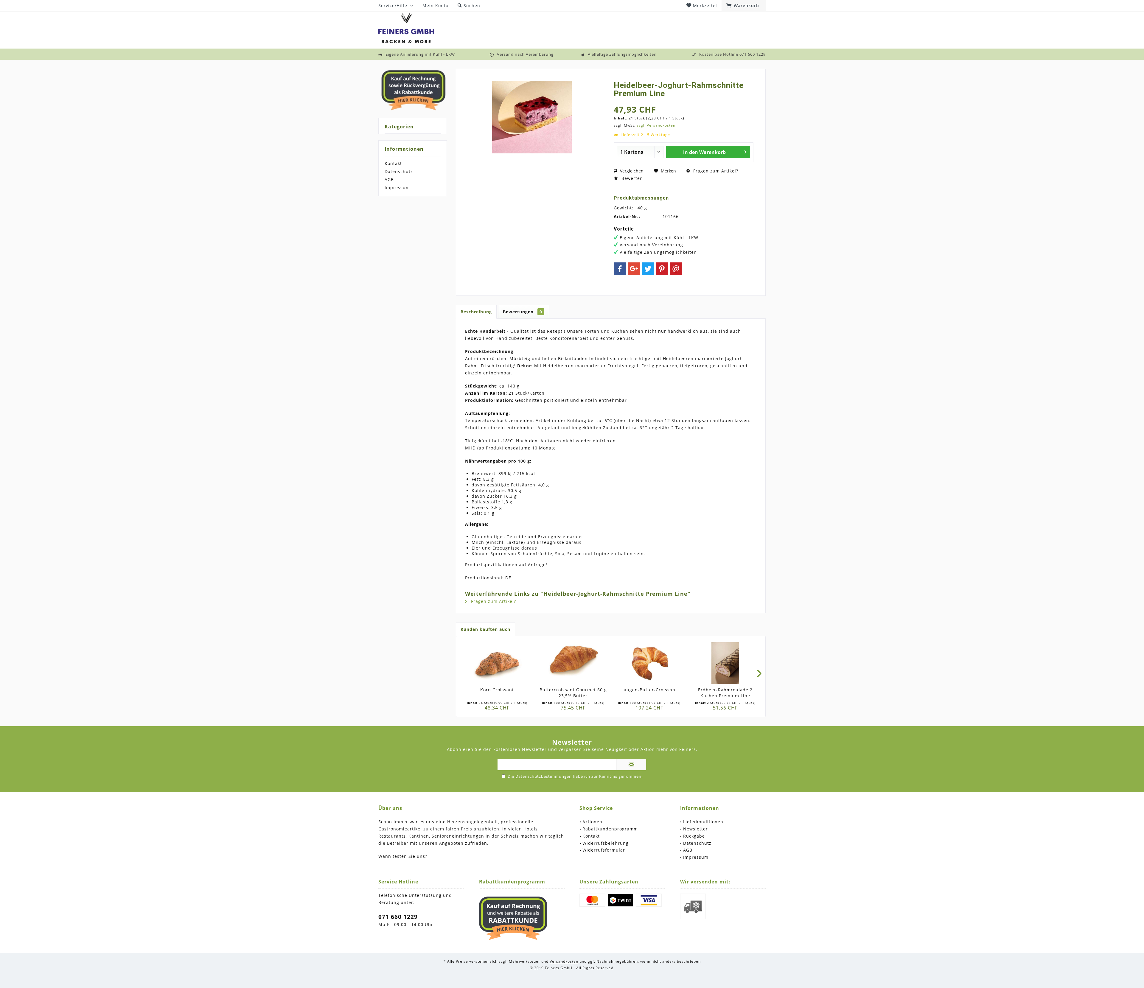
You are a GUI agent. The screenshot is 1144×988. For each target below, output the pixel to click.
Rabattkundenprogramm (610, 829)
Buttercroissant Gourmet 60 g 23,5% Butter (573, 692)
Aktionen (592, 821)
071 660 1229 (398, 917)
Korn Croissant (497, 690)
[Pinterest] (662, 268)
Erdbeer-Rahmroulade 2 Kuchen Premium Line (725, 692)
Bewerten (631, 178)
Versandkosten (564, 961)
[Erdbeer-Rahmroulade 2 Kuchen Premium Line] (726, 663)
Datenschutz (399, 171)
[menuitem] (744, 5)
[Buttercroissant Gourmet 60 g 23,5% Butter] (573, 663)
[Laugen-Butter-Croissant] (649, 663)
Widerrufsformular (603, 850)
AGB (389, 179)
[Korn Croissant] (497, 663)
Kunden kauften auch (485, 629)
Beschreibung (476, 312)
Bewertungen (522, 312)
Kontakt (393, 163)
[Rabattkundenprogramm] (513, 918)
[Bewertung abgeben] (683, 101)
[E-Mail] (676, 268)
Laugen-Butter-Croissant (649, 690)
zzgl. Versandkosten (656, 125)
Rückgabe (694, 836)
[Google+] (634, 268)
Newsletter (695, 829)
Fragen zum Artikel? (715, 171)
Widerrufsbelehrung (605, 843)
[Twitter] (648, 268)
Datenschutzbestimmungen (543, 776)
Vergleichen (631, 171)
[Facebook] (620, 268)
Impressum (397, 187)
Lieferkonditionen (703, 821)
